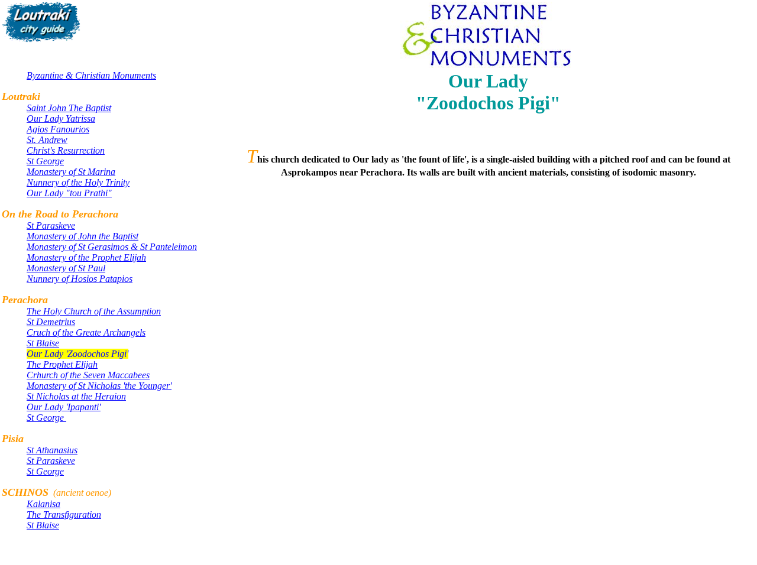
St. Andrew (47, 140)
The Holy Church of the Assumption (94, 311)
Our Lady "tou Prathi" (69, 193)
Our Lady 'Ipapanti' (64, 407)
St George (45, 161)
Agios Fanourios (58, 129)
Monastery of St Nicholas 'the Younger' (99, 386)
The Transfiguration (64, 514)
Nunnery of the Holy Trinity (78, 182)
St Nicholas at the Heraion (76, 396)
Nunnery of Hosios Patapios (79, 279)
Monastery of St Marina (71, 172)
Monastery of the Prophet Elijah (86, 257)
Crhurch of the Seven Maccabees (88, 375)
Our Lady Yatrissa (61, 118)
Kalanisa (43, 504)
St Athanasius (52, 450)
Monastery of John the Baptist (82, 236)
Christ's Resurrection (66, 150)
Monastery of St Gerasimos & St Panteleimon (112, 247)
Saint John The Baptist (69, 108)
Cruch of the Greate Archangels (86, 332)
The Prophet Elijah (62, 364)
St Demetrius (51, 322)
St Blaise (43, 343)
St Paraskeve (51, 225)
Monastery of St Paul (66, 268)
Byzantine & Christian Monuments (91, 75)
